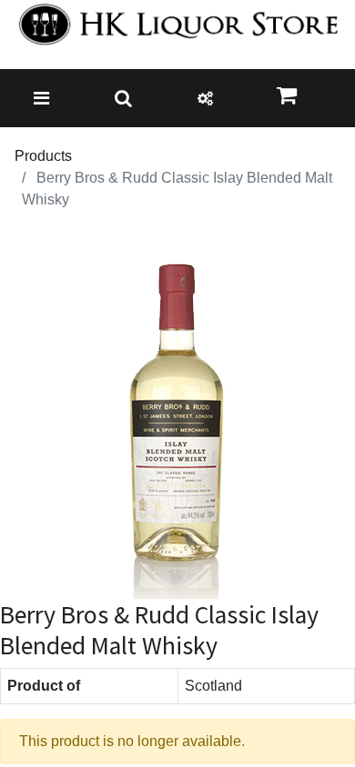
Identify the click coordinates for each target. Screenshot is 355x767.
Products (43, 156)
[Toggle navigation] (41, 98)
